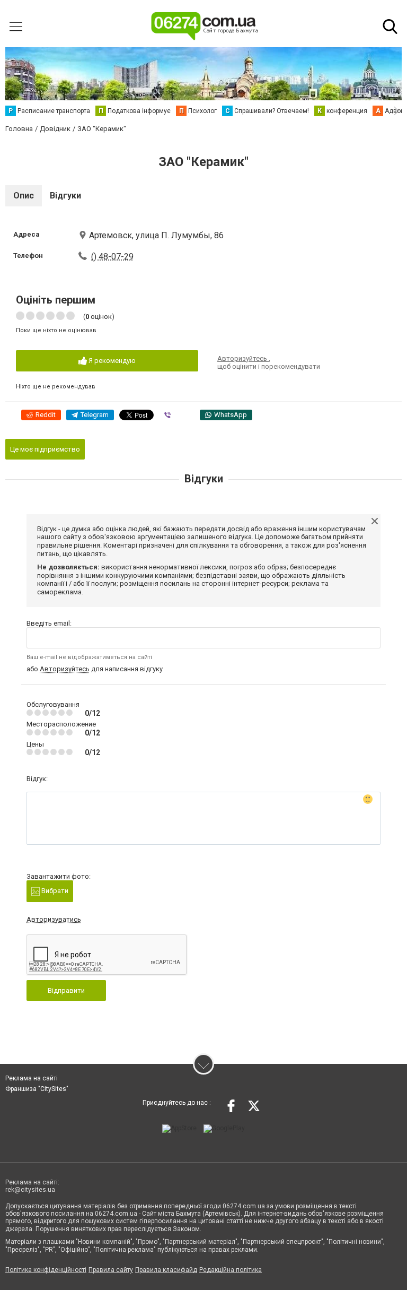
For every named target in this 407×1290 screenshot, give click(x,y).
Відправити (66, 990)
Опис (23, 196)
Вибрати (54, 891)
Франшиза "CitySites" (36, 1089)
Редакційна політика (230, 1270)
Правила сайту (111, 1270)
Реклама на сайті (31, 1078)
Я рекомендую (111, 361)
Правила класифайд (166, 1270)
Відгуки (65, 196)
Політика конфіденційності (45, 1270)
